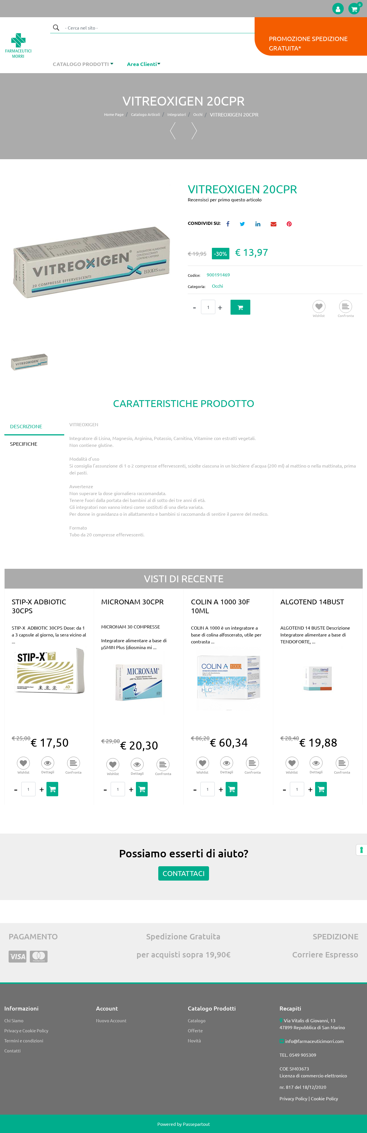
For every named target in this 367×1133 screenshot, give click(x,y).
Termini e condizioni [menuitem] (23, 1040)
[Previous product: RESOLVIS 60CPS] (172, 130)
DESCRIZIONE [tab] (26, 426)
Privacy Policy (293, 1098)
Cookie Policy (324, 1098)
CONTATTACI (184, 873)
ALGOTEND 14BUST (312, 601)
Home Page (114, 114)
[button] (56, 27)
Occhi (197, 114)
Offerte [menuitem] (195, 1030)
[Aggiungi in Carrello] (240, 307)
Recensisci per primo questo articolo (224, 199)
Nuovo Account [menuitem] (111, 1020)
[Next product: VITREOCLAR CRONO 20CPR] (194, 130)
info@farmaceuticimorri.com (314, 1041)
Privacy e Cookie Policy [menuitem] (26, 1030)
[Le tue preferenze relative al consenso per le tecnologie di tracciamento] (361, 849)
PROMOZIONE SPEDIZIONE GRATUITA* (308, 43)
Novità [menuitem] (194, 1040)
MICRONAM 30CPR (132, 601)
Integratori (176, 114)
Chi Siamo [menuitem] (14, 1020)
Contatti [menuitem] (12, 1050)
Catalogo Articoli (145, 114)
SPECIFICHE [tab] (23, 444)
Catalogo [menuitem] (197, 1020)
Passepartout (196, 1124)
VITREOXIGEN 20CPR (234, 114)
